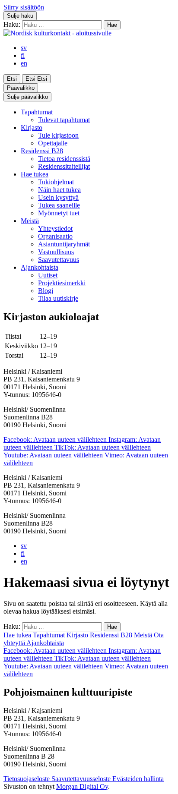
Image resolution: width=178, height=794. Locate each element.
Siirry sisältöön (23, 7)
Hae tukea (34, 174)
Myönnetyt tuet (58, 213)
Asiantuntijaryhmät (64, 244)
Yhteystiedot (55, 228)
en (24, 63)
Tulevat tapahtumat (64, 119)
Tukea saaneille (59, 205)
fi (23, 55)
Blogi (45, 290)
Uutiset (47, 275)
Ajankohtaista (39, 267)
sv (24, 47)
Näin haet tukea (59, 189)
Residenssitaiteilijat (64, 166)
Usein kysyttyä (58, 197)
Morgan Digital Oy (82, 786)
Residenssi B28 (42, 150)
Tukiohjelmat (56, 182)
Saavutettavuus (58, 259)
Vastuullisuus (56, 251)
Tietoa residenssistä (64, 158)
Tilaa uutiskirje (58, 298)
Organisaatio (55, 236)
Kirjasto (31, 127)
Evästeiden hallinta (138, 778)
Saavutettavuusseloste (81, 778)
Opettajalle (52, 143)
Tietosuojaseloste (27, 778)
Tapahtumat (37, 112)
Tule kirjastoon (58, 135)
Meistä (30, 220)
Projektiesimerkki (62, 283)
